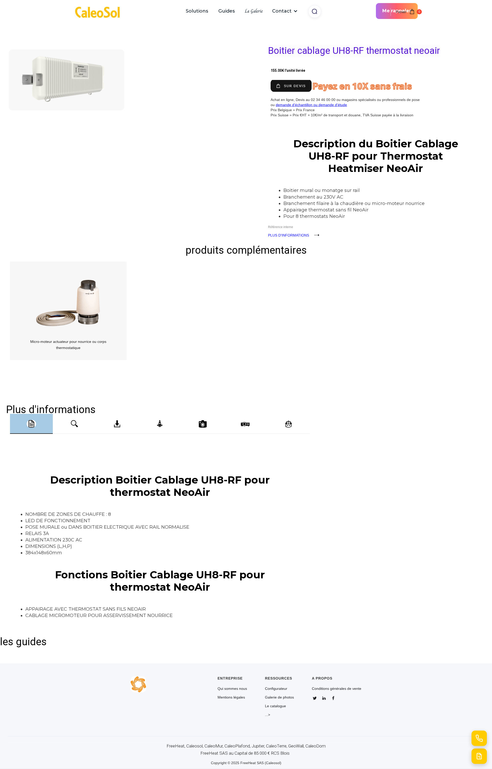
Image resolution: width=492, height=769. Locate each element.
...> (267, 715)
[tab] (31, 424)
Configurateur (276, 688)
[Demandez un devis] (479, 756)
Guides (226, 11)
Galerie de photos (279, 697)
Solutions (197, 11)
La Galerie (254, 11)
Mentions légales (231, 697)
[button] (285, 11)
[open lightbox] (126, 63)
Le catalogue (275, 706)
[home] (100, 11)
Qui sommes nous (232, 688)
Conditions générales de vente (336, 688)
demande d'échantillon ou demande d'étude (311, 105)
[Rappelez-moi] (479, 738)
